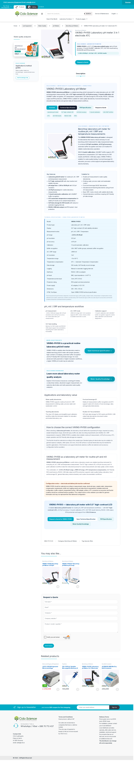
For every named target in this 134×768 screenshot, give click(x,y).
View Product (57, 586)
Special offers (89, 541)
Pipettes (64, 664)
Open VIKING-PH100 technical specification (84, 292)
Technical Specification (67, 107)
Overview (52, 107)
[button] (71, 32)
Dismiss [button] (128, 2)
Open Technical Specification (85, 519)
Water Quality (42, 26)
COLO (16, 758)
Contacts (41, 6)
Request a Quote (82, 62)
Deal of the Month (52, 19)
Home (15, 26)
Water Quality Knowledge (81, 524)
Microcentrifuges (46, 664)
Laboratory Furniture (66, 19)
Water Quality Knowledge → (101, 379)
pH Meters (56, 26)
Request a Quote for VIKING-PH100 (60, 519)
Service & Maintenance (102, 13)
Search (88, 13)
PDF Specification (85, 107)
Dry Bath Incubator (106, 664)
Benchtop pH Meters (72, 26)
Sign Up (114, 707)
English (114, 13)
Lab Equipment (27, 26)
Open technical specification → (100, 351)
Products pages (81, 19)
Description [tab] (80, 73)
